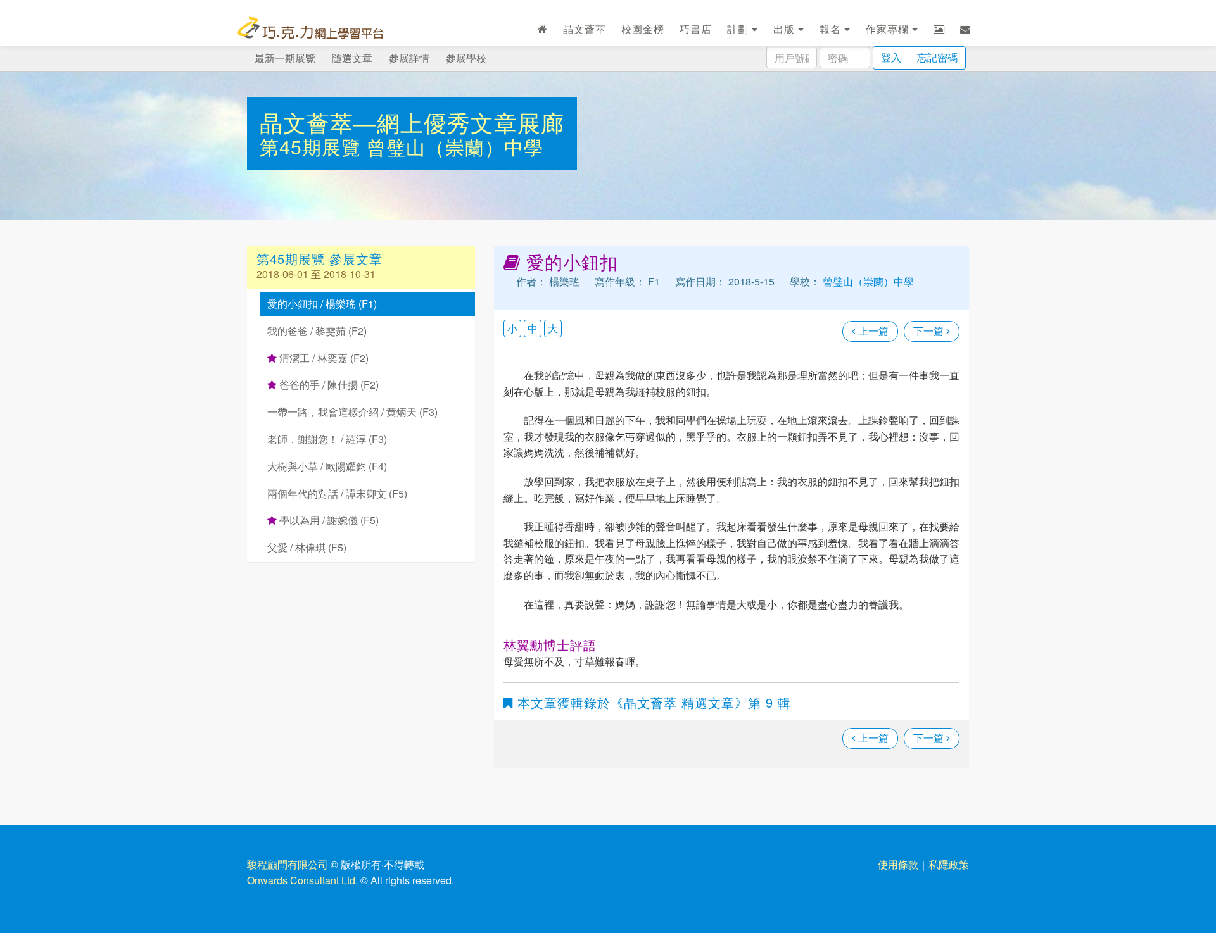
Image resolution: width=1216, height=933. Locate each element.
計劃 (739, 29)
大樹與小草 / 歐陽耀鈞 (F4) (327, 466)
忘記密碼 (937, 57)
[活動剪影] (939, 29)
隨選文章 (352, 58)
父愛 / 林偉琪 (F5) (306, 547)
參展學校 (466, 58)
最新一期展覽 (285, 58)
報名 (832, 29)
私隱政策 (948, 864)
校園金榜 (642, 29)
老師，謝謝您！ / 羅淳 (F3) (327, 439)
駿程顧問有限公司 (287, 864)
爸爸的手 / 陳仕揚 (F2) (328, 384)
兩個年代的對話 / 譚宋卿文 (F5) (337, 493)
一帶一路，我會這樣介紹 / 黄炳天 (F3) (352, 411)
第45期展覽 (313, 146)
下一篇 (929, 330)
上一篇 (872, 330)
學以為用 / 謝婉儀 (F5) (328, 520)
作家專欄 (889, 29)
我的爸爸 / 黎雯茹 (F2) (317, 330)
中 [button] (533, 328)
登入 (891, 57)
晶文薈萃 (584, 29)
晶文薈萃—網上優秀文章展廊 (412, 122)
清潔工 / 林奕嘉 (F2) (323, 358)
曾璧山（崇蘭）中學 (455, 146)
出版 (785, 29)
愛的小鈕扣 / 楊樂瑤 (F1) (322, 303)
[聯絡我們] (965, 29)
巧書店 (696, 29)
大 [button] (553, 328)
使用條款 (898, 864)
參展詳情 (409, 58)
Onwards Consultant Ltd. (302, 880)
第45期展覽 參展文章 (319, 258)
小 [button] (512, 328)
